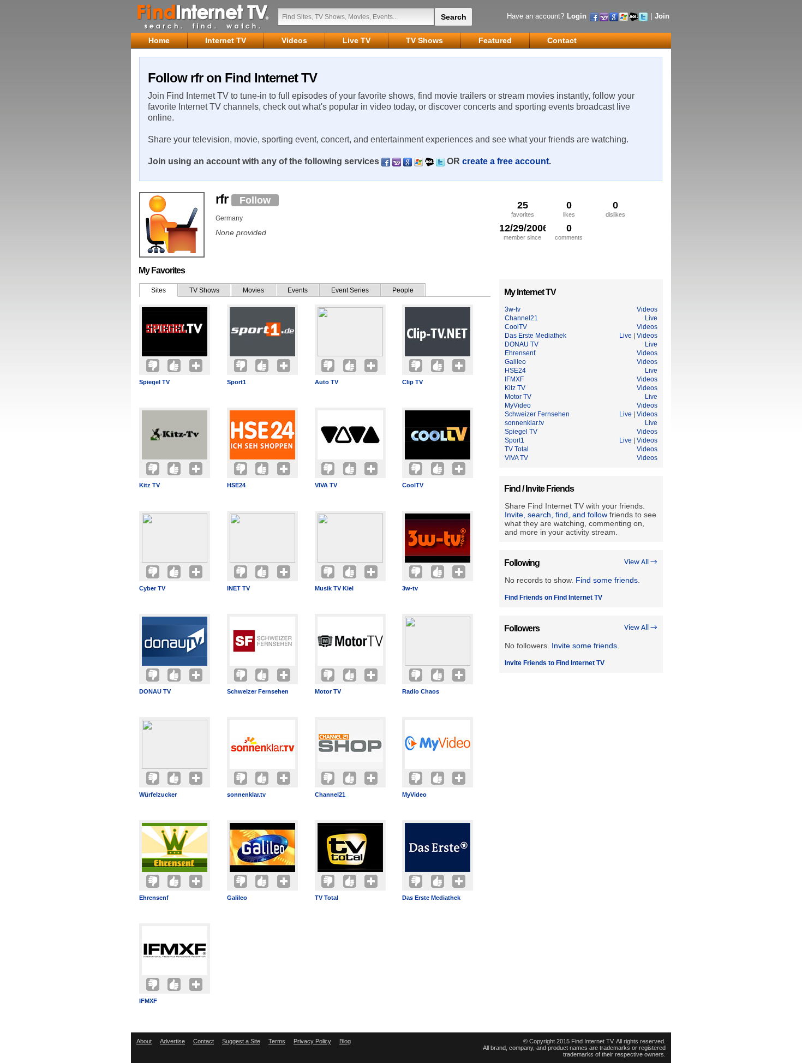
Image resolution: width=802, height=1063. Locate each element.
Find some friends (607, 580)
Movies (253, 290)
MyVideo (414, 794)
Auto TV (326, 382)
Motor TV (328, 691)
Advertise (172, 1041)
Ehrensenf (154, 897)
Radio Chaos (420, 691)
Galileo (237, 897)
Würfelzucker (158, 794)
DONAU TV (155, 691)
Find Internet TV (203, 16)
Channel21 (330, 794)
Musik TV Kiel (334, 588)
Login (576, 16)
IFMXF (148, 1001)
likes (569, 209)
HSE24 (236, 485)
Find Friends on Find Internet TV (553, 597)
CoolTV (412, 485)
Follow (255, 200)
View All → (640, 562)
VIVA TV (326, 485)
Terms (276, 1041)
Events (298, 290)
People (403, 290)
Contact (203, 1041)
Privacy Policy (312, 1041)
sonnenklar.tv (246, 794)
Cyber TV (152, 588)
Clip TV (412, 382)
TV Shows (204, 290)
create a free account (505, 161)
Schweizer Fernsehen (258, 691)
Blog (345, 1041)
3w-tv (410, 588)
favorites (522, 209)
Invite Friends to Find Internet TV (555, 663)
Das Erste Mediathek (431, 897)
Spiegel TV (154, 382)
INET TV (238, 588)
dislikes (615, 209)
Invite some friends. (585, 645)
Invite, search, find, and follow (556, 514)
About (144, 1041)
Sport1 (236, 382)
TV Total (326, 897)
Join (662, 16)
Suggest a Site (241, 1041)
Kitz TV (149, 485)
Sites (158, 290)
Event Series (350, 290)
